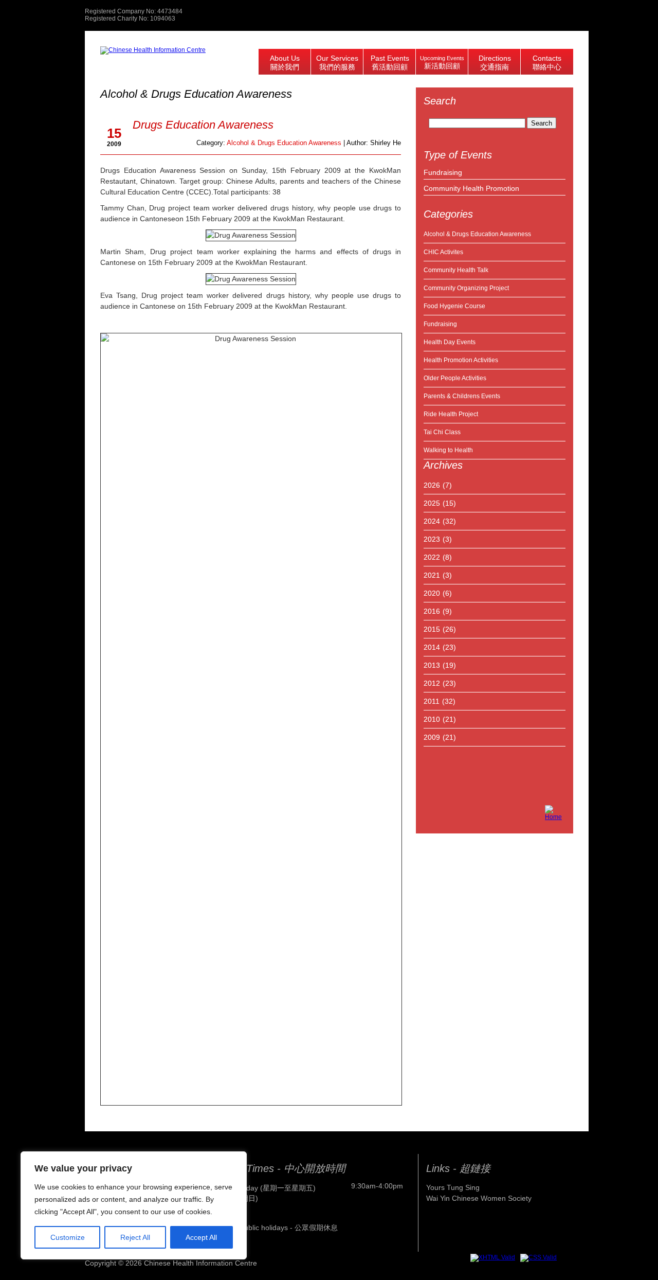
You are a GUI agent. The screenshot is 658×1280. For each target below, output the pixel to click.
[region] (134, 1205)
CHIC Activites (443, 252)
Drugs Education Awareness (203, 124)
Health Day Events (450, 342)
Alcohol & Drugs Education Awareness (477, 234)
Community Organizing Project (466, 288)
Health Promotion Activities (461, 360)
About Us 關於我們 (285, 62)
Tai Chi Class (442, 432)
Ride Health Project (451, 414)
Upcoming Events (442, 62)
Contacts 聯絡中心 (547, 62)
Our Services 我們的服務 (337, 62)
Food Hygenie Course (454, 306)
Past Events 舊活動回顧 (390, 62)
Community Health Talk (456, 270)
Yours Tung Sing (453, 1187)
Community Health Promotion (471, 188)
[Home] (555, 815)
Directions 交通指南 (495, 62)
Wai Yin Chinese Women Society (479, 1198)
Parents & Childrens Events (462, 396)
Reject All (135, 1237)
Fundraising (443, 172)
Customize (67, 1237)
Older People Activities (455, 378)
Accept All (201, 1237)
